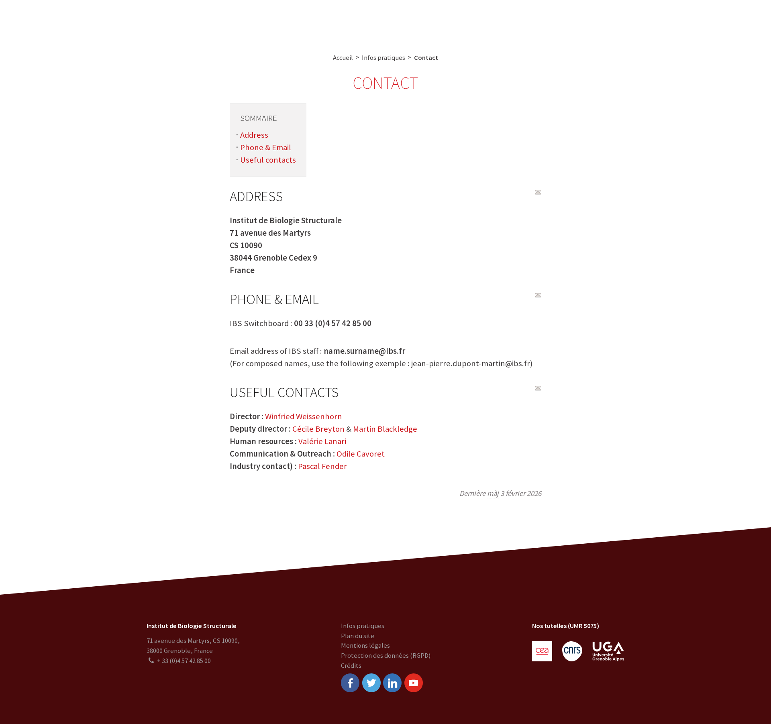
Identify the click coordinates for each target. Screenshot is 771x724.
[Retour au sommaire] (538, 192)
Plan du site (357, 636)
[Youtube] (413, 682)
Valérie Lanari (322, 441)
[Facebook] (350, 682)
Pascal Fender (322, 466)
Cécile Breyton (318, 429)
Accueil (343, 57)
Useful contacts (268, 160)
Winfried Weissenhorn (303, 416)
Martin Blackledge (385, 429)
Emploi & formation (453, 21)
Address (254, 135)
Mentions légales (365, 645)
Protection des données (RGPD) (385, 655)
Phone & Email (265, 147)
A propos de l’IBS (216, 21)
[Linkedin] (392, 682)
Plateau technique (324, 21)
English (718, 21)
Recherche (269, 21)
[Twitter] (371, 682)
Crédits (351, 665)
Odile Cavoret (361, 454)
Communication (387, 21)
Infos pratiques (383, 57)
